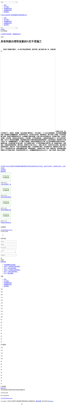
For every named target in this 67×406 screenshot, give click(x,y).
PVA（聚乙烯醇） (9, 273)
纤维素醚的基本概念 (10, 264)
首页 (5, 18)
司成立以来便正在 (6, 222)
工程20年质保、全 (6, 184)
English (3, 29)
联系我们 (6, 25)
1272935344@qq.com (6, 230)
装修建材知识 (8, 21)
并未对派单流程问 (6, 197)
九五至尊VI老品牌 (6, 34)
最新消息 (3, 171)
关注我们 (3, 169)
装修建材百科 (8, 23)
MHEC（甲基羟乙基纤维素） (12, 270)
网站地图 (38, 401)
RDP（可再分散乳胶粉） (11, 271)
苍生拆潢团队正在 (6, 209)
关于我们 (6, 19)
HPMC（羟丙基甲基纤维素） (12, 266)
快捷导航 (3, 261)
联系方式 (3, 388)
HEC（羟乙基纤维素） (10, 268)
